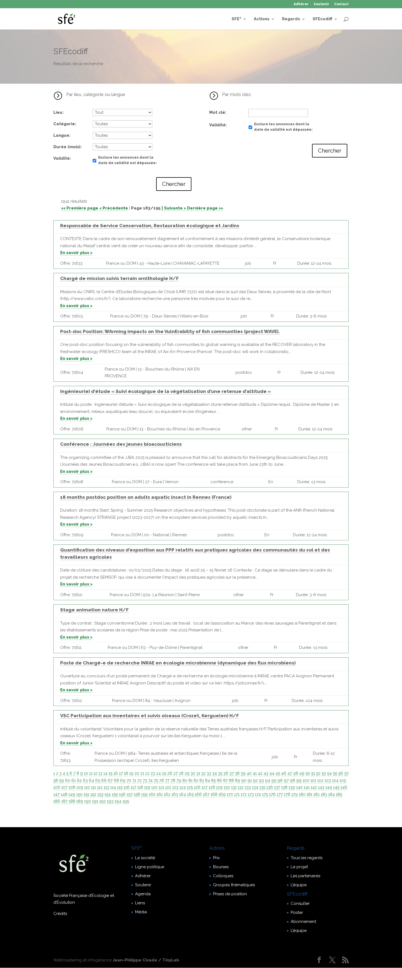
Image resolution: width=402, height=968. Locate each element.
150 (79, 794)
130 (227, 787)
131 (234, 787)
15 (110, 773)
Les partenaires (305, 875)
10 (86, 773)
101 (313, 780)
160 (152, 794)
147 (56, 794)
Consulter (300, 903)
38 (237, 773)
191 (95, 801)
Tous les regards (306, 857)
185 (339, 794)
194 (118, 801)
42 (260, 773)
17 (121, 773)
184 (331, 794)
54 (329, 773)
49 (301, 773)
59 (61, 780)
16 (115, 773)
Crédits (60, 913)
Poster (297, 912)
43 (266, 773)
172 (244, 794)
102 (320, 780)
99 (299, 780)
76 (161, 780)
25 (164, 773)
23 (153, 773)
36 (225, 773)
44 (271, 773)
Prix (216, 857)
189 (79, 801)
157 (130, 794)
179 (294, 794)
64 (91, 780)
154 (107, 794)
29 (187, 773)
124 (182, 787)
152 (93, 794)
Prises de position (230, 893)
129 (219, 787)
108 (72, 787)
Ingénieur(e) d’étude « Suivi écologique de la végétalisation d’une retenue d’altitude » (165, 391)
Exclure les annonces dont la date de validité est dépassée (127, 160)
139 (292, 787)
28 (181, 773)
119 (147, 787)
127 (205, 787)
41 (255, 773)
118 (140, 787)
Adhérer (301, 4)
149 (71, 794)
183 (324, 794)
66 (104, 780)
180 (302, 794)
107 (64, 787)
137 (277, 787)
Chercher (173, 184)
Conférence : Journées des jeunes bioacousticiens (121, 444)
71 (134, 780)
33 (209, 773)
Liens (140, 902)
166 (198, 794)
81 (190, 780)
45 (277, 773)
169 (222, 794)
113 (106, 787)
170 (230, 794)
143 (321, 787)
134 (255, 787)
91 (249, 780)
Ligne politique (149, 866)
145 (336, 787)
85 (213, 780)
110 (87, 787)
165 (190, 794)
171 (237, 794)
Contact (341, 4)
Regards (291, 19)
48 (295, 773)
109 (79, 787)
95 (273, 780)
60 (67, 780)
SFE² (236, 19)
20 (137, 773)
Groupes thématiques (234, 884)
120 (154, 787)
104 (335, 780)
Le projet (299, 866)
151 (86, 794)
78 (173, 780)
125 (190, 787)
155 (115, 794)
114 (113, 787)
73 (145, 780)
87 (225, 780)
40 (249, 773)
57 (346, 773)
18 (126, 773)
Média (141, 911)
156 (122, 794)
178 (287, 794)
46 (283, 773)
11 (90, 773)
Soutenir (321, 4)
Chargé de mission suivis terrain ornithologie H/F (119, 278)
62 (79, 780)
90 (243, 780)
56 (340, 773)
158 (137, 794)
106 (56, 787)
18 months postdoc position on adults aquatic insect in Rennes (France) (145, 497)
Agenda (143, 893)
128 (212, 787)
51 (313, 773)
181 (309, 794)
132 (241, 787)
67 (110, 780)
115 (120, 787)
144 (328, 787)
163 (174, 794)
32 (203, 773)
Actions (261, 19)
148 (64, 794)
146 (343, 787)
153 (100, 794)
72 (139, 780)
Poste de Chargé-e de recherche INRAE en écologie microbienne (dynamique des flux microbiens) (178, 663)
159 (144, 794)
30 (193, 773)
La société (145, 857)
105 (343, 780)
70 (129, 780)
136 (269, 787)
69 (123, 780)
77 (167, 780)
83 (201, 780)
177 (280, 794)
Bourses (221, 866)
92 (255, 780)
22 (147, 773)
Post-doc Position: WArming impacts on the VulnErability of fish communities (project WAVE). (170, 331)
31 (198, 773)
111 (93, 787)
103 (328, 780)
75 (156, 780)
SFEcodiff (322, 19)
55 (335, 773)
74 (150, 780)
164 (182, 794)
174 (258, 794)
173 (251, 794)
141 (307, 787)
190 (87, 801)
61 (73, 780)
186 (56, 801)
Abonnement (303, 921)
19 (131, 773)
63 (85, 780)
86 (219, 780)
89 (237, 780)
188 (72, 801)
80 (184, 780)
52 (318, 773)
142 (314, 787)
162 (167, 794)
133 (248, 787)
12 (95, 773)
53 (324, 773)
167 (206, 794)
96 (280, 780)
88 (231, 780)
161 (160, 794)
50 (307, 773)
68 (116, 780)
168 (214, 794)
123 (175, 787)
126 (197, 787)
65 (97, 780)
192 (102, 801)
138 (284, 787)
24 (158, 773)
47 (289, 773)
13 (100, 773)
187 (64, 801)
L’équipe (299, 884)
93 (261, 780)
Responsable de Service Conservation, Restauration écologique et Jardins (149, 225)
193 (110, 801)
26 (169, 773)
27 (175, 773)
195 (126, 801)
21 (142, 773)
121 (161, 787)
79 (178, 780)
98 (292, 780)
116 (127, 787)
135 (262, 787)
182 (316, 794)
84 (207, 780)
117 (133, 787)
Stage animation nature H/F (94, 610)
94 (267, 780)
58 (55, 780)
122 (168, 787)
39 (243, 773)
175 (265, 794)
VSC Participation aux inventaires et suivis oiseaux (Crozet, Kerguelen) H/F (149, 715)
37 (231, 773)
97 (286, 780)
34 (214, 773)
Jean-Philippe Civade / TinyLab (146, 960)
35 (220, 773)
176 (272, 794)
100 (306, 780)
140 (299, 787)
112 (100, 787)
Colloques (223, 875)
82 (196, 780)
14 (105, 773)
